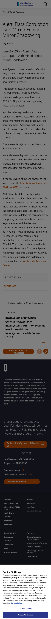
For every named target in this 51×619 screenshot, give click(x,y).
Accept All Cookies (25, 615)
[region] (25, 591)
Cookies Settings (25, 608)
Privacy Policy (16, 603)
